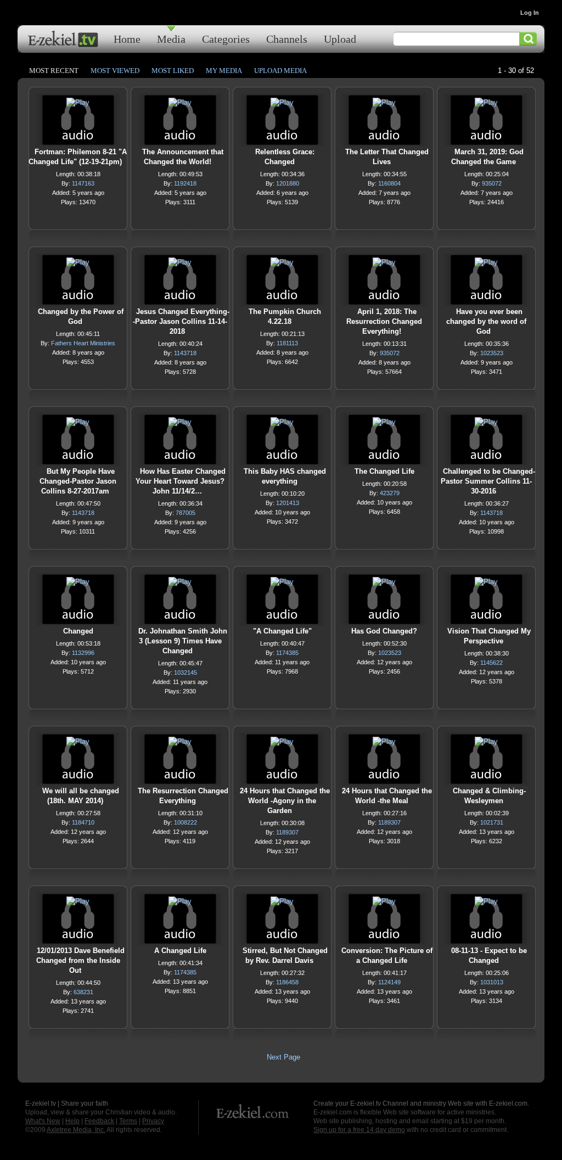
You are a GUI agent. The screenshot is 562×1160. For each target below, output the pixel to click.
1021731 (491, 822)
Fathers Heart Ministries (83, 343)
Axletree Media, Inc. (76, 1130)
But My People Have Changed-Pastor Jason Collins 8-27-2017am (78, 481)
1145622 (491, 662)
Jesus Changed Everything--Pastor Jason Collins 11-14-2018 (181, 321)
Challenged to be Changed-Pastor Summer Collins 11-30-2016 (488, 481)
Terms (128, 1121)
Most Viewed (115, 70)
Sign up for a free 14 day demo (359, 1130)
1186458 (287, 982)
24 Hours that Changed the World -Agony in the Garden (285, 801)
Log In (529, 12)
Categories (226, 38)
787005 (185, 512)
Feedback (99, 1121)
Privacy (153, 1121)
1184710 (83, 822)
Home (127, 38)
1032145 (185, 672)
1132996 (83, 652)
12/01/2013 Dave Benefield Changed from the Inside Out (80, 960)
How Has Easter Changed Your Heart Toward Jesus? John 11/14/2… (181, 481)
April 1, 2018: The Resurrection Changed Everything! (384, 321)
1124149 (389, 982)
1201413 (287, 503)
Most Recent (53, 70)
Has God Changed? (384, 631)
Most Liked (172, 70)
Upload (340, 38)
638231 (83, 992)
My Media (224, 70)
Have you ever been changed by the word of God (486, 321)
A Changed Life (180, 950)
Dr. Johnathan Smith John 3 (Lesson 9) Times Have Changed (182, 641)
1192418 (185, 183)
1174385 (287, 652)
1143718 (185, 353)
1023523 (491, 353)
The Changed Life (384, 471)
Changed (78, 631)
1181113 (287, 343)
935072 (492, 183)
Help (72, 1121)
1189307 (287, 832)
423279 (390, 493)
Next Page (283, 1057)
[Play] (77, 105)
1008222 (185, 822)
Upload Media (280, 70)
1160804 (389, 183)
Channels (286, 38)
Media (171, 38)
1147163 (83, 183)
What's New (42, 1121)
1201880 (287, 183)
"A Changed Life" (282, 631)
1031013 (491, 982)
